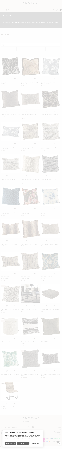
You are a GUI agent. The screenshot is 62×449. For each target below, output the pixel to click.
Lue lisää (6, 439)
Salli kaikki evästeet (10, 443)
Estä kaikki (22, 443)
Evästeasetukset (35, 443)
